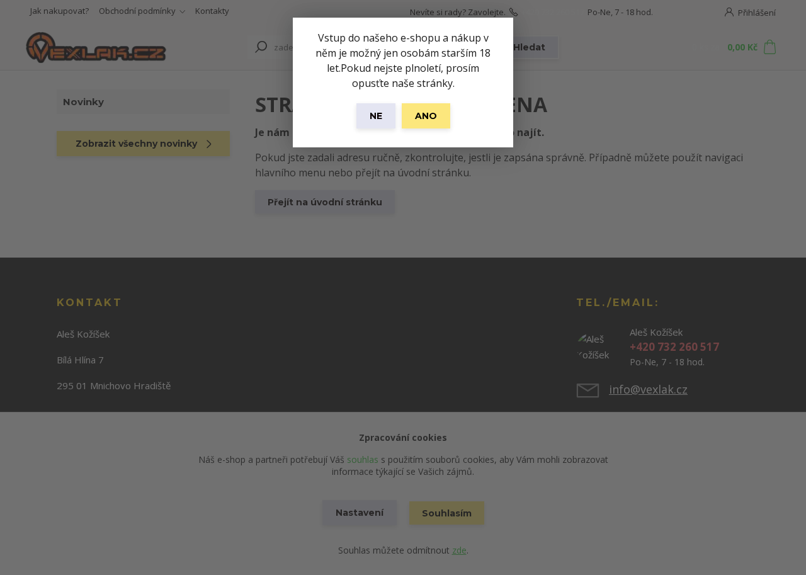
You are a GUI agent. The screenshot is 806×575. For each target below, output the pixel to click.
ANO (426, 116)
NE (376, 116)
